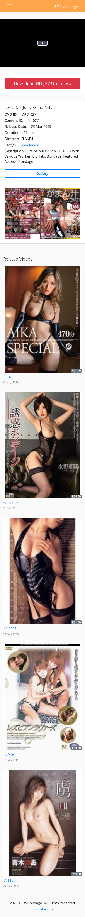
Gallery (42, 173)
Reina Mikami (30, 145)
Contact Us (44, 909)
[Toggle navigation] (9, 6)
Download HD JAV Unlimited (42, 83)
